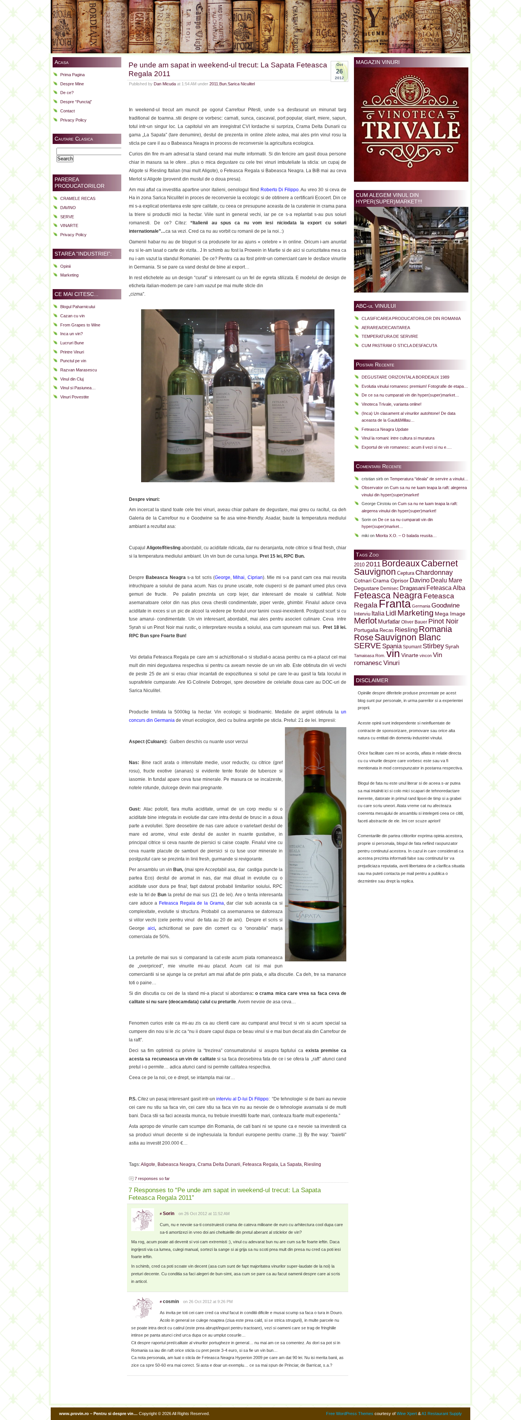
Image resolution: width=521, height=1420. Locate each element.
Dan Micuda (165, 84)
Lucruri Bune (72, 343)
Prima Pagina (72, 74)
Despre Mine (72, 84)
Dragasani (412, 588)
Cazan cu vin (72, 315)
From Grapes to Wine (80, 325)
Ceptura (405, 573)
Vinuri (391, 663)
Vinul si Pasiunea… (78, 387)
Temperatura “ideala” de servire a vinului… (429, 479)
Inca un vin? (71, 333)
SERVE (67, 216)
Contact (67, 111)
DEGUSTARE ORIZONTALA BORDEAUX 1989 (405, 377)
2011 (213, 84)
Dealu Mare (446, 580)
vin (393, 653)
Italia (377, 613)
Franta (395, 603)
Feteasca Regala (260, 1164)
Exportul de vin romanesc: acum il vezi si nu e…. (407, 447)
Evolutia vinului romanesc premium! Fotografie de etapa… (415, 386)
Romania (435, 629)
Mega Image (450, 614)
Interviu (362, 614)
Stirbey (433, 646)
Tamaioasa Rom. (369, 655)
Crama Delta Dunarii (219, 1164)
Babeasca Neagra (176, 1164)
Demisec (389, 588)
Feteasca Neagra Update (385, 429)
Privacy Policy (73, 120)
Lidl (391, 613)
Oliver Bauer (414, 621)
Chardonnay (434, 572)
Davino (419, 580)
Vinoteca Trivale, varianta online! (391, 404)
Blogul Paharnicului (77, 306)
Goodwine (445, 605)
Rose (363, 637)
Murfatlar (389, 621)
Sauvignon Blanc (408, 637)
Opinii (65, 266)
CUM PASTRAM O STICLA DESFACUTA (399, 345)
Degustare (366, 588)
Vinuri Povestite (74, 397)
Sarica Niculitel (241, 84)
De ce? (67, 92)
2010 (359, 565)
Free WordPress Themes (349, 1413)
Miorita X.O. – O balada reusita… (406, 535)
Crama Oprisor (390, 581)
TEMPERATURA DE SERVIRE (390, 336)
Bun (223, 84)
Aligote (148, 1164)
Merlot (365, 620)
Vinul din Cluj (72, 379)
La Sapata (291, 1164)
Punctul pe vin (73, 360)
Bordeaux (401, 563)
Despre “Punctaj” (76, 101)
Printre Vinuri (72, 352)
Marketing (69, 275)
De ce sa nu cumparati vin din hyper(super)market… (410, 395)
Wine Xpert (407, 1413)
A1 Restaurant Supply (441, 1413)
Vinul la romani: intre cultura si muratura (398, 438)
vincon (426, 655)
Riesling (312, 1164)
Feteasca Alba (445, 588)
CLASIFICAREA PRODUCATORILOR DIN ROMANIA (411, 318)
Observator (372, 487)
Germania (421, 606)
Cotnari (362, 581)
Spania (392, 646)
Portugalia (366, 630)
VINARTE (69, 225)
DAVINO (68, 207)
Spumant (412, 646)
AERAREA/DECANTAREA (386, 327)
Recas (386, 630)
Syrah (452, 646)
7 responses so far (152, 1178)
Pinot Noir (443, 621)
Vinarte (409, 655)
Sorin (168, 1213)
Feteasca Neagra (388, 595)
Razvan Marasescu (78, 370)
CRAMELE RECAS (77, 198)
